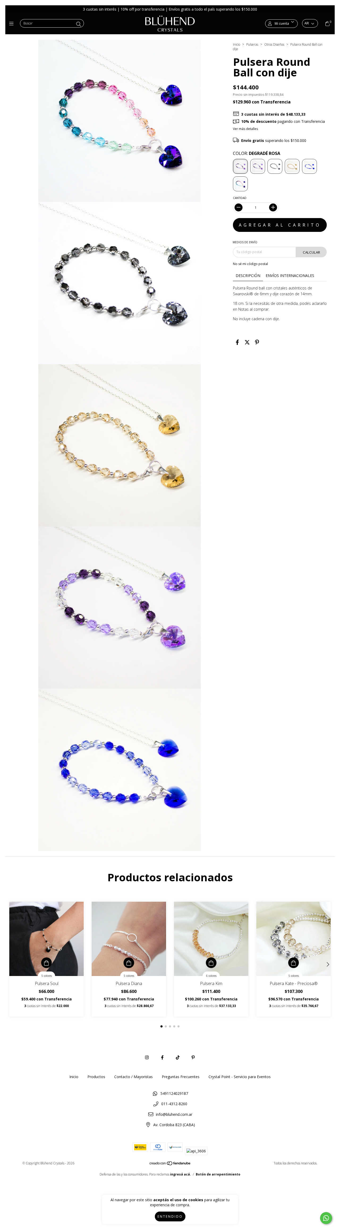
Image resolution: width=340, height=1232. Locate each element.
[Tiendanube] (170, 1164)
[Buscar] (79, 24)
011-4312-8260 (174, 1103)
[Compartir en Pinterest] (257, 342)
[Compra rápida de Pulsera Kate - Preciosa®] (293, 962)
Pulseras (252, 44)
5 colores (46, 976)
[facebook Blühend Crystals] (162, 1057)
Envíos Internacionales (290, 275)
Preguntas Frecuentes (180, 1076)
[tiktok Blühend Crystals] (178, 1057)
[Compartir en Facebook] (237, 342)
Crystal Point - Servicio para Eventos (240, 1076)
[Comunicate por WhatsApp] (326, 1218)
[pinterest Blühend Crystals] (193, 1057)
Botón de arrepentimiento (218, 1174)
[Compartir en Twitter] (247, 342)
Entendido (170, 1216)
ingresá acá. (180, 1174)
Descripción (248, 275)
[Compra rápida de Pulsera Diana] (129, 962)
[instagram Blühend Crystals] (147, 1057)
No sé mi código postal (250, 264)
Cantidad (239, 198)
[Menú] (12, 23)
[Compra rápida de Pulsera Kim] (211, 962)
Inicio (236, 44)
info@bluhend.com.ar (174, 1114)
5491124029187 (174, 1093)
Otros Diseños (274, 44)
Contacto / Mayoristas (133, 1076)
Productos (96, 1076)
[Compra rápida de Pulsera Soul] (46, 962)
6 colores (211, 976)
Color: (256, 153)
